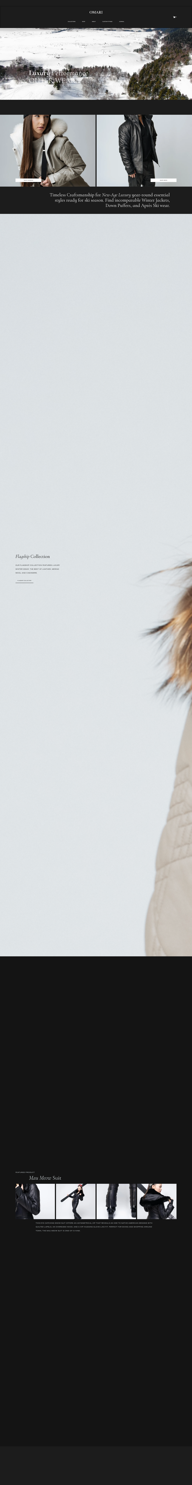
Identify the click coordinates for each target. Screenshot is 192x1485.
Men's (65, 89)
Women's (38, 89)
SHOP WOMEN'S (28, 180)
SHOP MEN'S (163, 180)
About (94, 22)
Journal (121, 22)
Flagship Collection (24, 580)
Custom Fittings (107, 22)
